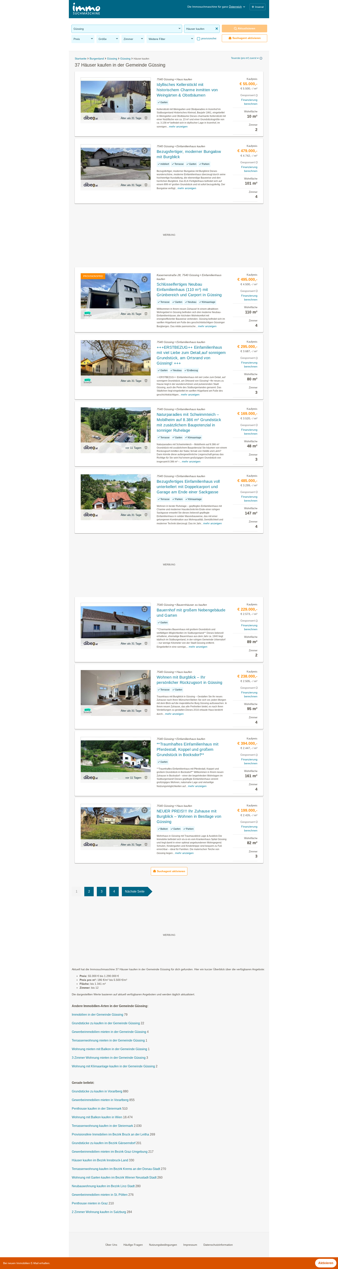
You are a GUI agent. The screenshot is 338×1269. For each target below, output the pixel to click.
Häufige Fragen (133, 1244)
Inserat (259, 6)
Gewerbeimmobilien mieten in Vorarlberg (100, 1100)
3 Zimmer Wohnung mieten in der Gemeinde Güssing (109, 1057)
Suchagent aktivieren (246, 38)
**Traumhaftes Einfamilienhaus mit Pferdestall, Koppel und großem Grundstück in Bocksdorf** (187, 749)
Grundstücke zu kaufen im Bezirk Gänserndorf (103, 1143)
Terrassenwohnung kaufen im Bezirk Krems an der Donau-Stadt (116, 1169)
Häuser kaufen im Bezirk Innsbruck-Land (100, 1160)
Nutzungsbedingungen (163, 1244)
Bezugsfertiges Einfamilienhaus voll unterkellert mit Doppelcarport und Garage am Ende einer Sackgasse (188, 486)
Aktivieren (325, 1263)
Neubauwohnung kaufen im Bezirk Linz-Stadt (103, 1186)
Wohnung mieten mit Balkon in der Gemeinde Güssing (109, 1049)
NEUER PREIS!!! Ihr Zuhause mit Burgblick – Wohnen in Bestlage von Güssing (189, 816)
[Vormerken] (144, 83)
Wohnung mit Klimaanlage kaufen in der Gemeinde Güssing (113, 1066)
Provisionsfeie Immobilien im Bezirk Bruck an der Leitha (110, 1134)
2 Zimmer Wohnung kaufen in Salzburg (99, 1212)
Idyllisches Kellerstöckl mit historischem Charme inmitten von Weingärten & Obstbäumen (187, 89)
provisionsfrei (208, 38)
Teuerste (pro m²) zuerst (243, 58)
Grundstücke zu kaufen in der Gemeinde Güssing (106, 1023)
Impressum (190, 1244)
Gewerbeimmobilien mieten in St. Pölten (100, 1194)
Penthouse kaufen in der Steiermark (96, 1108)
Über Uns (111, 1244)
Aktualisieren (246, 28)
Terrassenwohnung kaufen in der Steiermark (102, 1125)
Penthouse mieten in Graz (90, 1203)
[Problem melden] (146, 118)
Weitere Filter (157, 39)
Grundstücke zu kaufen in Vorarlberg (97, 1091)
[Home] (86, 9)
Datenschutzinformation (218, 1244)
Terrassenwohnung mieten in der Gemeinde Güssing (108, 1040)
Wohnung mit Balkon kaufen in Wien (97, 1117)
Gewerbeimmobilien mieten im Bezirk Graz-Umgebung (109, 1151)
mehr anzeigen (178, 126)
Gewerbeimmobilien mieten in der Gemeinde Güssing (109, 1031)
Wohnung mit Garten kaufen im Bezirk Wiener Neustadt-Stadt (114, 1177)
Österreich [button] (235, 6)
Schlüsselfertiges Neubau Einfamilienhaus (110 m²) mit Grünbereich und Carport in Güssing (189, 289)
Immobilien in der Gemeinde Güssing (97, 1014)
